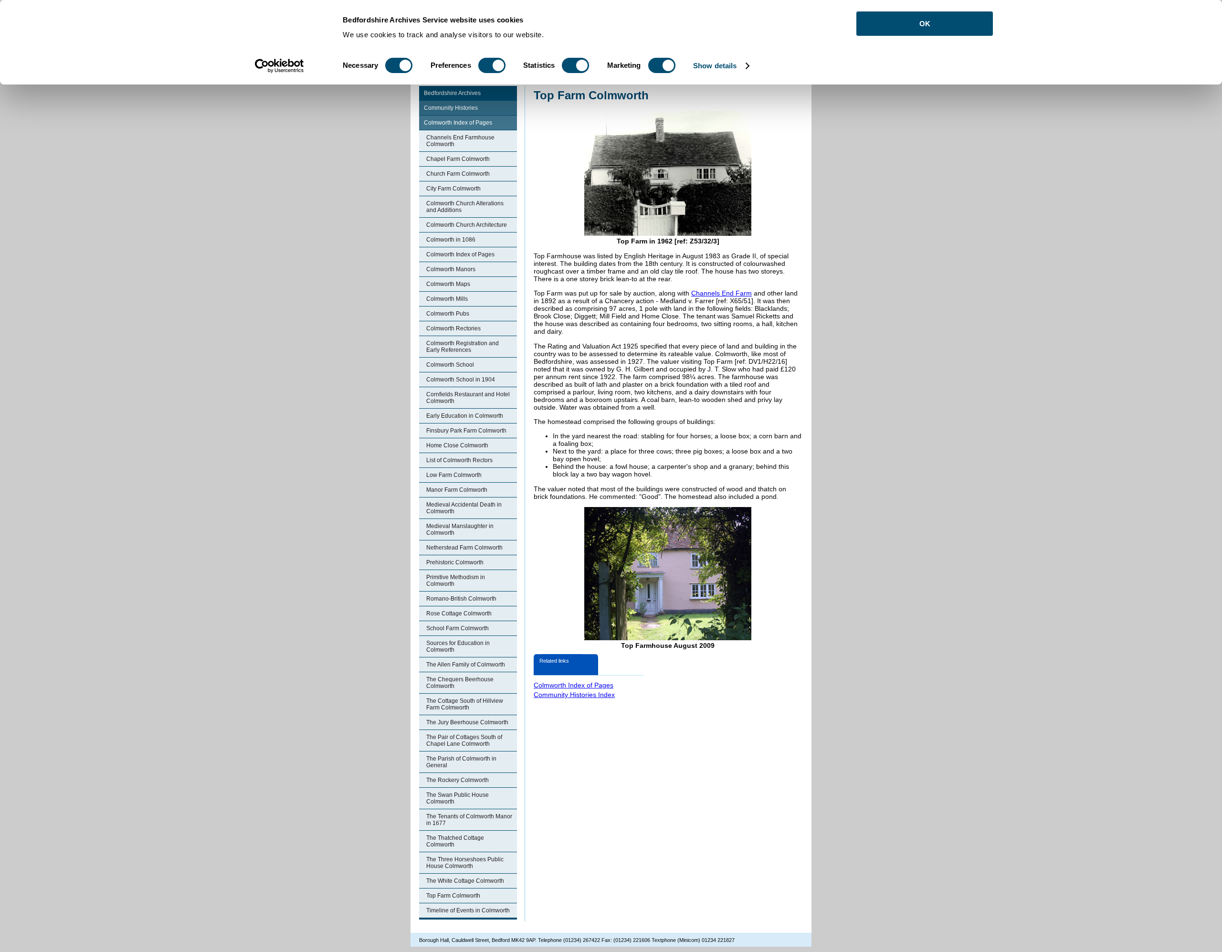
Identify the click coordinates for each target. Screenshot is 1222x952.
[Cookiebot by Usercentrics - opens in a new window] (279, 66)
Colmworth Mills (447, 299)
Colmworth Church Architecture (466, 225)
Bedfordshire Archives (452, 93)
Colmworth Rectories (453, 328)
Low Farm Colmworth (454, 475)
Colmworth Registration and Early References (462, 346)
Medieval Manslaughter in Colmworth (460, 529)
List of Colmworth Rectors (459, 460)
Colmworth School (450, 364)
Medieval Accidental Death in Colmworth (464, 508)
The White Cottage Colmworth (465, 881)
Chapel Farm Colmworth (458, 159)
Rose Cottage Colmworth (459, 613)
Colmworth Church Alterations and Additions (465, 206)
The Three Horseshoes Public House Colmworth (465, 862)
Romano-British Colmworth (461, 598)
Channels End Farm (721, 293)
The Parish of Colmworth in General (461, 762)
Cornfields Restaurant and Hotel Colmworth (468, 397)
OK (924, 24)
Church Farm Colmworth (458, 173)
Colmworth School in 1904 (460, 379)
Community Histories (451, 108)
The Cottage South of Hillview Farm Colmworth (464, 704)
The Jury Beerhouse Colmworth (467, 722)
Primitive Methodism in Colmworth (455, 580)
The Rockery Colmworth (457, 780)
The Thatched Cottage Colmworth (455, 841)
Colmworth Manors (450, 269)
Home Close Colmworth (457, 445)
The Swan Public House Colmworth (457, 798)
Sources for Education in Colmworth (458, 646)
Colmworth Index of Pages (458, 122)
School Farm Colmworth (457, 628)
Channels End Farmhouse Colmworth (460, 141)
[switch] (492, 65)
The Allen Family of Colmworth (465, 664)
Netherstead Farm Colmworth (464, 547)
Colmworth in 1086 (450, 239)
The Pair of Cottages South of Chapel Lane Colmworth (464, 740)
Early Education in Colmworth (464, 416)
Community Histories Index (574, 694)
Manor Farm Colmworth (456, 490)
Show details (715, 66)
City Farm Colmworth (453, 188)
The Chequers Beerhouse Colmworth (460, 682)
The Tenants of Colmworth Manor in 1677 (469, 819)
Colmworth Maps (448, 284)
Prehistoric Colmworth (455, 562)
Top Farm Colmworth (453, 895)
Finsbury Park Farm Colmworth (466, 430)
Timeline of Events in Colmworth (468, 910)
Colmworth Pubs (447, 313)
